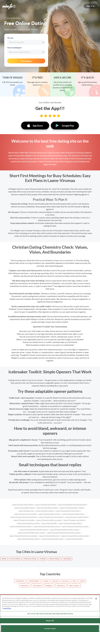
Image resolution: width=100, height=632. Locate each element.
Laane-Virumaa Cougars (45, 511)
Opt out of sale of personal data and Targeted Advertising (50, 614)
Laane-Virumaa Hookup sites (73, 514)
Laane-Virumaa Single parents (28, 539)
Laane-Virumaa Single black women (75, 526)
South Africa (61, 586)
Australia (55, 581)
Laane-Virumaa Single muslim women (75, 536)
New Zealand (37, 586)
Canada (45, 581)
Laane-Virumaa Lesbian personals (49, 520)
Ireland (82, 581)
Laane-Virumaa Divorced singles (68, 511)
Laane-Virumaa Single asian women (47, 526)
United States (20, 581)
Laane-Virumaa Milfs (49, 523)
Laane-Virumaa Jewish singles (76, 517)
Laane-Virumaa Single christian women (64, 529)
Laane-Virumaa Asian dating (45, 504)
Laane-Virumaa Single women (53, 539)
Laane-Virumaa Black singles (47, 508)
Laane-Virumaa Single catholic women (33, 529)
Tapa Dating (67, 559)
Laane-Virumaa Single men (49, 536)
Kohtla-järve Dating (30, 559)
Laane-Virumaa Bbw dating (24, 508)
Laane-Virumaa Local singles (74, 520)
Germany (65, 581)
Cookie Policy (7, 608)
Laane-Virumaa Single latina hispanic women (63, 532)
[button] (91, 6)
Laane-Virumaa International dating (23, 517)
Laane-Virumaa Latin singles (24, 520)
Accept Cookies (50, 628)
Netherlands (25, 586)
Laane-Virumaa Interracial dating (51, 517)
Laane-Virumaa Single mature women (23, 536)
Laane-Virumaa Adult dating (22, 504)
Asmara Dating (15, 559)
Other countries (74, 586)
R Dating (42, 559)
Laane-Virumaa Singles (74, 539)
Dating (4, 559)
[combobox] (26, 42)
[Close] (96, 598)
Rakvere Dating (54, 559)
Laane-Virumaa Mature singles (28, 523)
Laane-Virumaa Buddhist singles (72, 508)
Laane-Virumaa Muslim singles (70, 523)
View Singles (26, 61)
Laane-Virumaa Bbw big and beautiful (72, 504)
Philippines (49, 586)
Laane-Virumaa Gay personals (25, 514)
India (74, 581)
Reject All (50, 621)
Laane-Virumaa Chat (26, 511)
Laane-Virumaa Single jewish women (31, 532)
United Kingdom (34, 581)
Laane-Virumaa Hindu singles (49, 514)
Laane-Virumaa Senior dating (21, 526)
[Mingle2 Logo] (9, 6)
